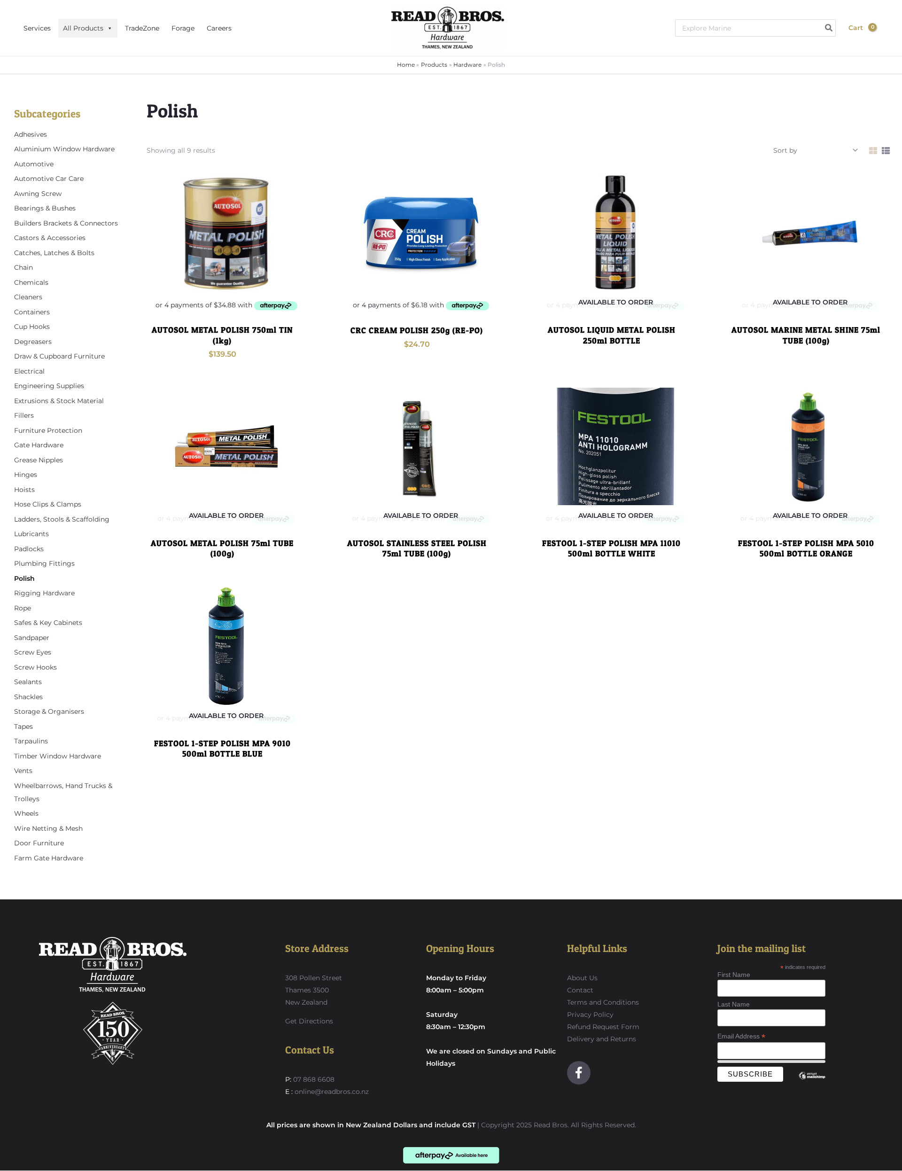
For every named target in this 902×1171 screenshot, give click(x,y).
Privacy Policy (590, 1014)
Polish (24, 578)
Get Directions (309, 1021)
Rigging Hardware (44, 593)
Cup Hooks (32, 326)
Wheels (26, 813)
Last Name (733, 1004)
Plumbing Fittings (44, 563)
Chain (23, 267)
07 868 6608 (312, 1079)
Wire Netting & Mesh (48, 828)
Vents (23, 770)
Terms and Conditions (603, 1002)
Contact (580, 990)
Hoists (24, 489)
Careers (219, 28)
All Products (83, 28)
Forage (182, 28)
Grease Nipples (38, 460)
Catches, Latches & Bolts (54, 253)
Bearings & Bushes (45, 208)
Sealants (28, 682)
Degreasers (33, 341)
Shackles (28, 697)
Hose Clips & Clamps (47, 504)
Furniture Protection (48, 430)
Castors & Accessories (50, 238)
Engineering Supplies (49, 386)
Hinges (25, 474)
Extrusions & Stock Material (59, 401)
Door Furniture (39, 843)
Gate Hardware (38, 445)
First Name (733, 974)
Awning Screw (38, 193)
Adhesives (30, 134)
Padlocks (29, 549)
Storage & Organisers (49, 711)
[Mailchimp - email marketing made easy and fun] (812, 1082)
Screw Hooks (35, 667)
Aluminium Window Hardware (64, 149)
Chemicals (31, 282)
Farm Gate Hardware (48, 858)
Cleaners (28, 297)
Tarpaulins (31, 741)
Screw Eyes (32, 652)
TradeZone (142, 28)
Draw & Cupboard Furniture (59, 356)
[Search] (829, 28)
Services (37, 28)
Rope (22, 608)
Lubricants (31, 534)
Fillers (24, 415)
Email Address (741, 1036)
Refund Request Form (603, 1027)
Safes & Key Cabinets (48, 622)
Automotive (34, 164)
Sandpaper (31, 637)
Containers (32, 312)
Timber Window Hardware (57, 756)
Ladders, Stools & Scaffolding (61, 519)
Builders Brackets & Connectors (66, 223)
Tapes (23, 726)
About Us (582, 978)
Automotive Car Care (49, 178)
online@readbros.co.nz (332, 1091)
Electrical (29, 371)
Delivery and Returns (601, 1039)
